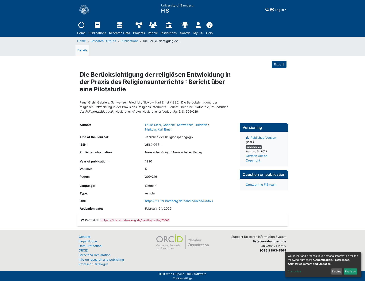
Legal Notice (88, 241)
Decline (336, 271)
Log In (279, 10)
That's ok (350, 271)
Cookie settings (182, 278)
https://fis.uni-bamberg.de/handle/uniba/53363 (179, 201)
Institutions (169, 33)
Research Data (119, 33)
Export (279, 64)
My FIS (198, 33)
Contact (84, 237)
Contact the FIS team (261, 184)
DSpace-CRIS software (189, 274)
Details (82, 50)
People (153, 33)
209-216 (151, 176)
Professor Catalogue (93, 264)
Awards (185, 33)
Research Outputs (103, 41)
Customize (294, 271)
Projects (139, 33)
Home (81, 33)
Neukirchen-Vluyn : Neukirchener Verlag (173, 152)
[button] (272, 9)
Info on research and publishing (101, 259)
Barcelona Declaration (94, 255)
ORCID (83, 250)
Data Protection (90, 246)
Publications (97, 33)
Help (209, 33)
